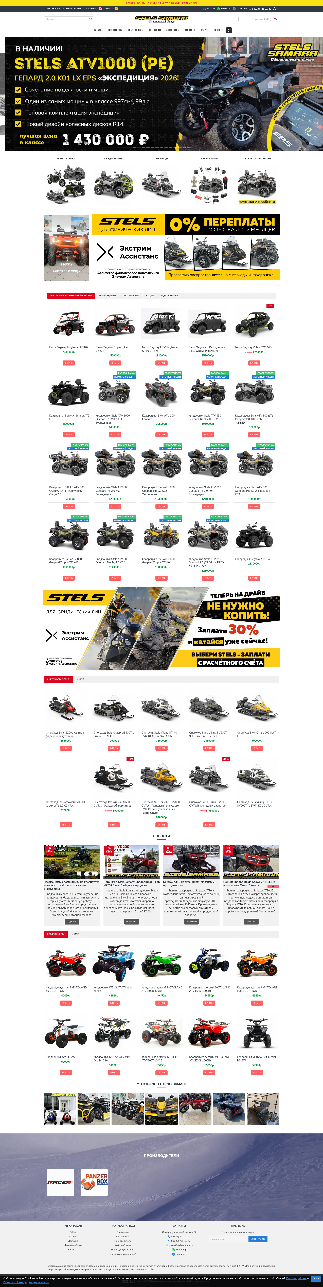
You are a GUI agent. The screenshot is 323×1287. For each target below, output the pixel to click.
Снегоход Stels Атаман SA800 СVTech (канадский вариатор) (112, 804)
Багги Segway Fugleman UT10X (69, 347)
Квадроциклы (55, 934)
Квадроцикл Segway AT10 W (252, 559)
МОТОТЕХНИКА (66, 158)
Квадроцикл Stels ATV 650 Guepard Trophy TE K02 (205, 417)
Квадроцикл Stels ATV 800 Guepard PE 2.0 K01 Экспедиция (112, 491)
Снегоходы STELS (58, 679)
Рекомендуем (107, 295)
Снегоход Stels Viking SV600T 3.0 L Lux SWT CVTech (208, 734)
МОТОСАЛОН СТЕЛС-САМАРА (162, 1084)
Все (81, 679)
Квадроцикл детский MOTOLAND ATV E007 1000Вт (162, 1059)
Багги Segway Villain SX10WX (253, 347)
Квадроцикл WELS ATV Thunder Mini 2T (113, 989)
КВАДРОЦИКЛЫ (113, 158)
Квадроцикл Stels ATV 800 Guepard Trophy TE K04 (158, 561)
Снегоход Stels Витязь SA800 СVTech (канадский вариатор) (207, 804)
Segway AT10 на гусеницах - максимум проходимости (188, 884)
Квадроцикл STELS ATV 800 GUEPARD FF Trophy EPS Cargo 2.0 (66, 491)
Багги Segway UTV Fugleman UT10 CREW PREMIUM (207, 349)
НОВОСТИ (161, 836)
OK (317, 1278)
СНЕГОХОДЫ (161, 158)
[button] (50, 886)
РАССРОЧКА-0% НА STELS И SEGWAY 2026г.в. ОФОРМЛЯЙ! (161, 2)
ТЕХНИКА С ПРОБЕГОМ (257, 158)
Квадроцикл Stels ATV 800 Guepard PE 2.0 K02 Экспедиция (158, 491)
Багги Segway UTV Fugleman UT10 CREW (160, 349)
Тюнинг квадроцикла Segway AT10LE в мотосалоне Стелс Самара (249, 884)
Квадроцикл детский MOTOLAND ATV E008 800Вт (162, 989)
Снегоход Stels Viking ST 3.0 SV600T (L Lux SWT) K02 (159, 734)
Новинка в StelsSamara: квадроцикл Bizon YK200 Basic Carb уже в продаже (131, 884)
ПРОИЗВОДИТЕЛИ (161, 1156)
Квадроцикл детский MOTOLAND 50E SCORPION (257, 989)
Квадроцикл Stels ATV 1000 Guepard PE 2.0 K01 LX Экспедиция (113, 419)
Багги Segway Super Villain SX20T (112, 349)
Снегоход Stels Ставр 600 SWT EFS (256, 734)
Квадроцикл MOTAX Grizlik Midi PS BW (256, 1059)
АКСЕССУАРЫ (209, 158)
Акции (150, 295)
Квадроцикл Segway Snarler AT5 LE (69, 417)
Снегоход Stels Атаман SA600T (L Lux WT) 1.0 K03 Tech (65, 804)
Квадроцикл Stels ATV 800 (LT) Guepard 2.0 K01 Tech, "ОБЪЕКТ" (254, 419)
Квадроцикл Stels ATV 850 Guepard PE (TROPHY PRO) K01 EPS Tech (206, 563)
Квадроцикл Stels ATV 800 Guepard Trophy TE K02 (112, 561)
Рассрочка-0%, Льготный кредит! (71, 295)
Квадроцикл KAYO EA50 (61, 1057)
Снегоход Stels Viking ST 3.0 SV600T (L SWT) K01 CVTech (255, 804)
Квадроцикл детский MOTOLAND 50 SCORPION (66, 989)
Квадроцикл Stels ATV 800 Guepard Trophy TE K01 (65, 561)
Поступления (131, 295)
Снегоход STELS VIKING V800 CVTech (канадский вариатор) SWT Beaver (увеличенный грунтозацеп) (160, 807)
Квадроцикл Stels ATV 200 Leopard (158, 417)
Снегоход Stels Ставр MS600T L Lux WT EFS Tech (114, 734)
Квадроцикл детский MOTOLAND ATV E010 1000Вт (209, 989)
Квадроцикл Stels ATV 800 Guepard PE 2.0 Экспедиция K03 (252, 491)
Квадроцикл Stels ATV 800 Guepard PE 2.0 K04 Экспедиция (205, 491)
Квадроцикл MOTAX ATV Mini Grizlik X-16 (112, 1059)
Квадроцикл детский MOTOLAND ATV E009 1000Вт (209, 1059)
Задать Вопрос (169, 295)
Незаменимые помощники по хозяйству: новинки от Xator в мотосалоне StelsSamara (71, 885)
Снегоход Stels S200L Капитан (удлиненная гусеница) (65, 734)
